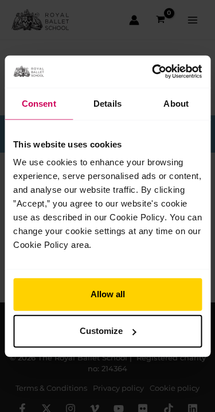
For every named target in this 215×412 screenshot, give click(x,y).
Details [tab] (107, 103)
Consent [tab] (39, 103)
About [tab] (176, 103)
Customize (101, 331)
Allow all (108, 294)
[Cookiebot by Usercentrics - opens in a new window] (153, 71)
